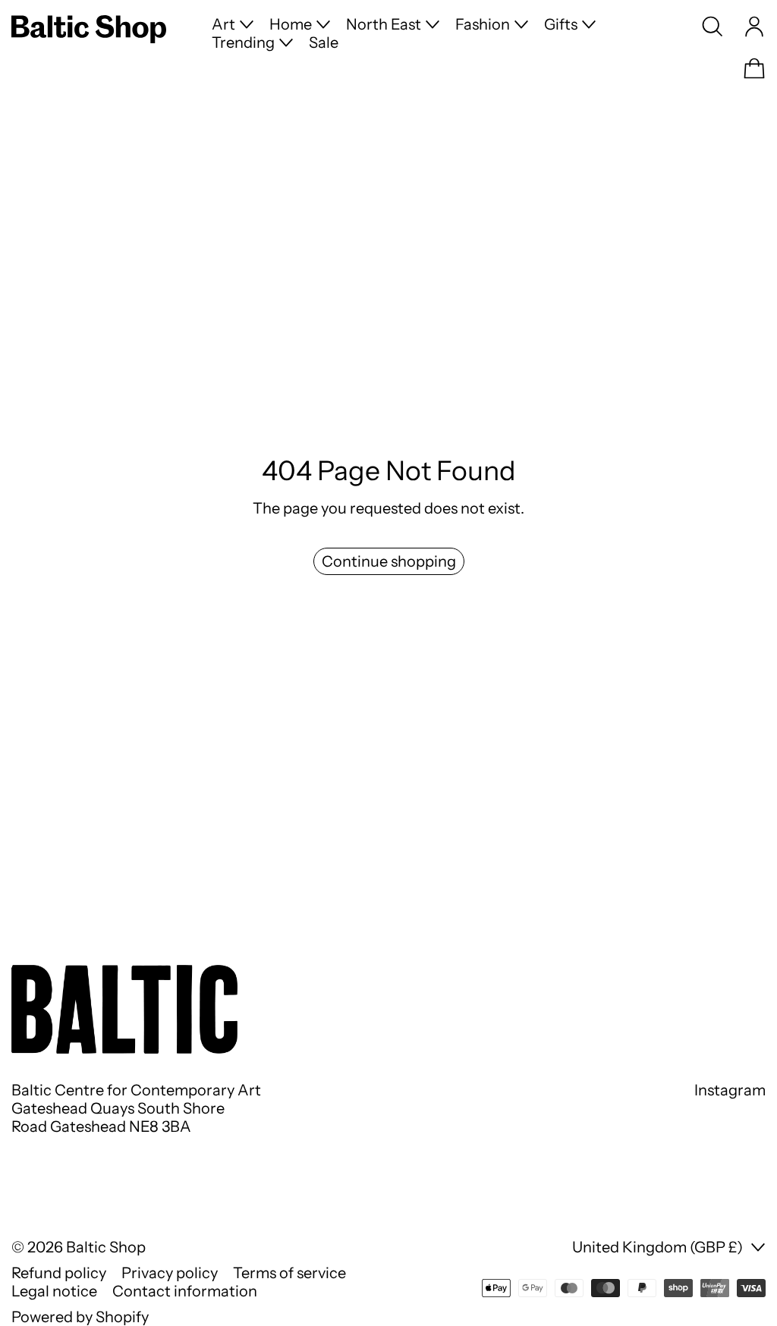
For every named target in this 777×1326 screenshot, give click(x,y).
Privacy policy (169, 1273)
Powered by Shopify (80, 1317)
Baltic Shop (106, 1247)
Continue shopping (389, 561)
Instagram (730, 1090)
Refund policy (58, 1273)
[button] (712, 26)
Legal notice (54, 1291)
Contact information (184, 1291)
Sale (323, 42)
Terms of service (289, 1273)
